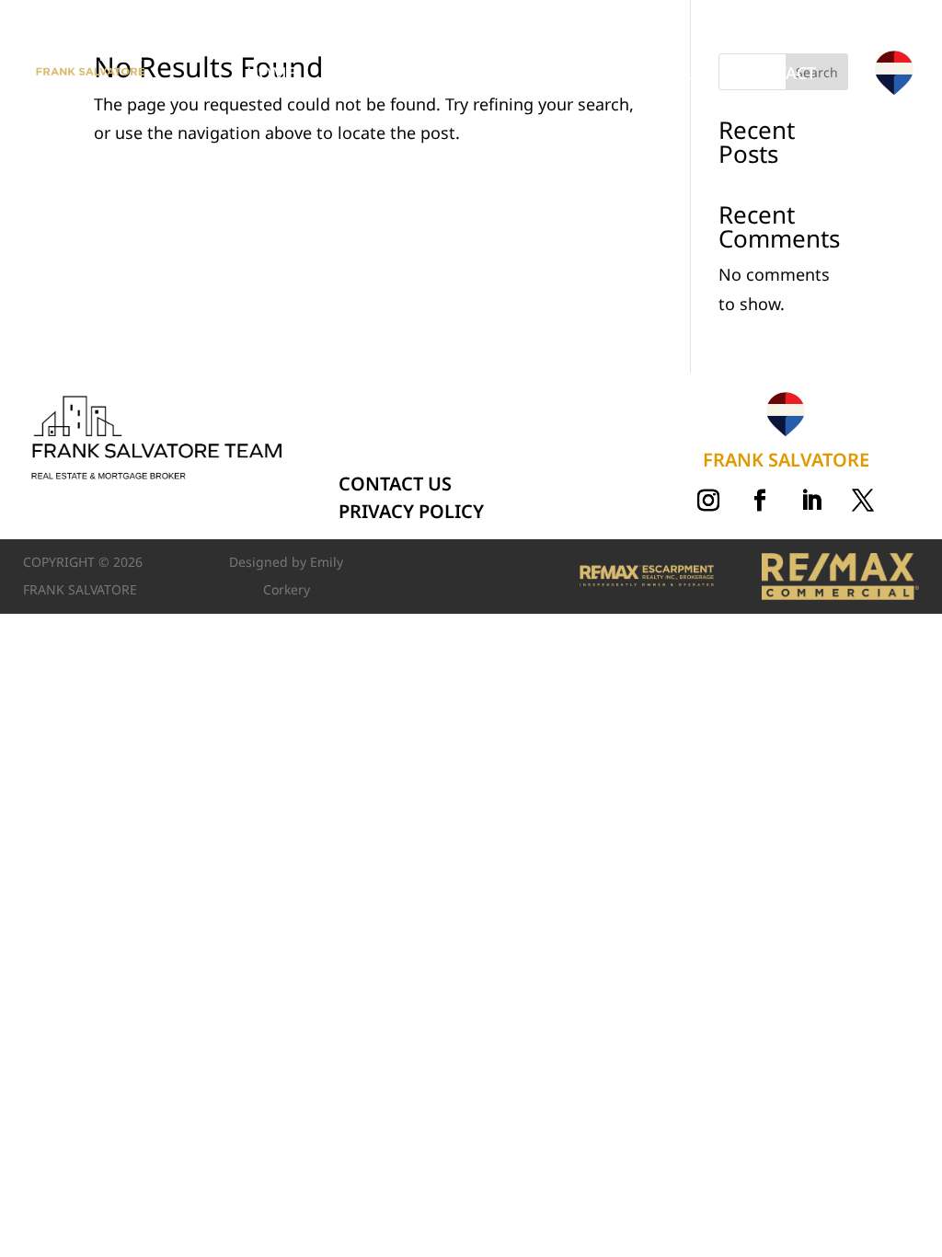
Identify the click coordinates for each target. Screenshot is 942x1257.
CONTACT (778, 75)
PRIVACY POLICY (411, 511)
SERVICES (557, 75)
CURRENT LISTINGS (408, 75)
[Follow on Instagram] (708, 501)
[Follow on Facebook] (760, 501)
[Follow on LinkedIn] (811, 501)
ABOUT (677, 75)
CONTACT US (395, 483)
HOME (271, 75)
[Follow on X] (863, 501)
